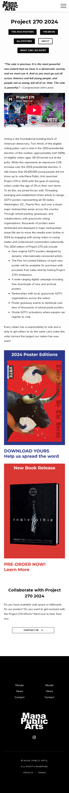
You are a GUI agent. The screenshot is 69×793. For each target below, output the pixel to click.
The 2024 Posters (22, 32)
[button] (63, 7)
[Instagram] (34, 737)
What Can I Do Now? (33, 50)
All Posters (24, 41)
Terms (42, 772)
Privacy (28, 772)
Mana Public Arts (35, 760)
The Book (49, 32)
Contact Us (31, 630)
